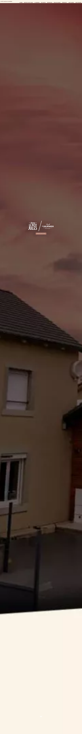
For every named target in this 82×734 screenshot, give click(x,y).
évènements (64, 2)
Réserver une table (41, 233)
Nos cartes (43, 2)
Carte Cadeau (71, 2)
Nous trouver (78, 2)
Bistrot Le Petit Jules (28, 2)
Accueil (21, 2)
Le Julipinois (37, 2)
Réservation (49, 2)
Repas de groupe (57, 2)
